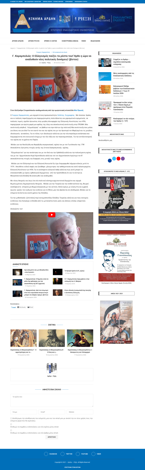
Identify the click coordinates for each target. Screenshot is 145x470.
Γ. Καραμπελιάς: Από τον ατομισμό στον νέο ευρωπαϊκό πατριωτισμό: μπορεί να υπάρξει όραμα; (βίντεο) (36, 292)
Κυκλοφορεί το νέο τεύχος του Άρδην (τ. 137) (123, 120)
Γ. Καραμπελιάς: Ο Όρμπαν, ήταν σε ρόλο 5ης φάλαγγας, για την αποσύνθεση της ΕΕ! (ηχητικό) (36, 281)
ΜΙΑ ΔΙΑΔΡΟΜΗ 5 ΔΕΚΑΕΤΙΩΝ (33, 1)
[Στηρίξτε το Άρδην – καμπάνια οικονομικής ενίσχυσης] (105, 62)
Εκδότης (61, 115)
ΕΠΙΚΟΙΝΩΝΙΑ (69, 1)
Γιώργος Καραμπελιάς (20, 115)
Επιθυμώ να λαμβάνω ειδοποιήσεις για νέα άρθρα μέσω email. (34, 433)
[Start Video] (51, 235)
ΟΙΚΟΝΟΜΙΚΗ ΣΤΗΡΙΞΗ (81, 1)
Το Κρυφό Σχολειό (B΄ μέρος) (74, 271)
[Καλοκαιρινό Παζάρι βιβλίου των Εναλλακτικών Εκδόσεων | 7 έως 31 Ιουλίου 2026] (105, 89)
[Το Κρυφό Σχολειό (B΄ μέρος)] (57, 272)
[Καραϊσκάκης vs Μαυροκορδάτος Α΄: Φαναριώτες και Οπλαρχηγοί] (80, 338)
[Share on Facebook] (49, 317)
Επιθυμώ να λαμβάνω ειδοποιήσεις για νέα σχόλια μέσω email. (34, 427)
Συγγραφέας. (70, 115)
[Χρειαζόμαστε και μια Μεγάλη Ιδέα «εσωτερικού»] (17, 272)
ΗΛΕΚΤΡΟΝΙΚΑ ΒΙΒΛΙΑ (70, 41)
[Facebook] (129, 1)
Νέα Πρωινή (78, 110)
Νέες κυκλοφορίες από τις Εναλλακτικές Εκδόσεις (123, 74)
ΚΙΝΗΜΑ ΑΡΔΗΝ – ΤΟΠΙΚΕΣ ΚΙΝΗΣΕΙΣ (53, 1)
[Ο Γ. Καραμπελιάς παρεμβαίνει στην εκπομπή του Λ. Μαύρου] (57, 281)
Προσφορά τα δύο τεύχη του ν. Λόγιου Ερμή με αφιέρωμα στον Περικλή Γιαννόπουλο (122, 106)
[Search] (133, 41)
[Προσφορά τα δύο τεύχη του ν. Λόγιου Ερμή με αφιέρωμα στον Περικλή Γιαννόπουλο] (105, 105)
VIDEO (83, 41)
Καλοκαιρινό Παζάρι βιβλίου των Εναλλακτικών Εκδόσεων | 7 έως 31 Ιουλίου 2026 (123, 89)
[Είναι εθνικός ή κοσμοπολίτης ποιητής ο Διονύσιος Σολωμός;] (57, 292)
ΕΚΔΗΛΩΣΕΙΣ (95, 41)
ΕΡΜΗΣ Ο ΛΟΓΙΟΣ (50, 41)
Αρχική (12, 48)
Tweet (13, 307)
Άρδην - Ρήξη (46, 63)
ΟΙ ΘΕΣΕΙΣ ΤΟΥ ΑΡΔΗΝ (16, 1)
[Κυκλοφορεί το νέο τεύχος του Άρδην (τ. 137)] (105, 122)
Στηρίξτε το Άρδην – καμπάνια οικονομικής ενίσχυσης (122, 61)
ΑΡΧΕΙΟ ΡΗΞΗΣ (33, 41)
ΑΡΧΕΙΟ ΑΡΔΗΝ (17, 41)
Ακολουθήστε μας (105, 140)
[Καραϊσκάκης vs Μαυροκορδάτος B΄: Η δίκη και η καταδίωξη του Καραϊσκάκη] (52, 338)
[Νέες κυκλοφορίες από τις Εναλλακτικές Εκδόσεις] (105, 76)
